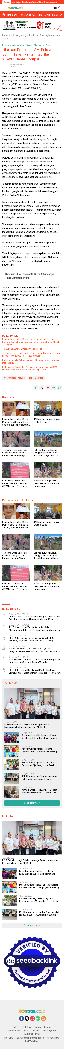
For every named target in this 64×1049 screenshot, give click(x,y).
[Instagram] (32, 1018)
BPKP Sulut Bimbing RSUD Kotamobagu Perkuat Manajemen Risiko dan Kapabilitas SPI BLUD (27, 725)
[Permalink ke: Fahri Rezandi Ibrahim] (4, 65)
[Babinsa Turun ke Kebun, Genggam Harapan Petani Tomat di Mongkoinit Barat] (48, 439)
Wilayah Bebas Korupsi (14, 378)
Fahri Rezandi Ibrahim (16, 64)
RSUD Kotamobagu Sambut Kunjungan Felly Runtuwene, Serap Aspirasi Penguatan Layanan (40, 777)
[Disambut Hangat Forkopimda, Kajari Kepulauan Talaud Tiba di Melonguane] (11, 737)
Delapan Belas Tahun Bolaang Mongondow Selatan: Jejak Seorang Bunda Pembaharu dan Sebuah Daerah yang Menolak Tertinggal (31, 342)
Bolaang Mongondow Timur (38, 45)
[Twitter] (27, 1018)
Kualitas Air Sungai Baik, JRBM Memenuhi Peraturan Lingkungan (47, 483)
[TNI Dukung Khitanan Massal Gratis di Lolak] (48, 409)
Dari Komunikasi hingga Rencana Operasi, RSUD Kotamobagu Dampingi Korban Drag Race (39, 750)
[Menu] (4, 7)
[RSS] (43, 1018)
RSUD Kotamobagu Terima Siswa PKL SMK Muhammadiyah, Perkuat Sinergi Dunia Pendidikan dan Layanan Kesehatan (34, 628)
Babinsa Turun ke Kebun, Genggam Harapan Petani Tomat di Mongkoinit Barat (30, 361)
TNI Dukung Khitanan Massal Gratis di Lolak (22, 349)
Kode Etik (26, 1027)
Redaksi (37, 1027)
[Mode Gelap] (55, 8)
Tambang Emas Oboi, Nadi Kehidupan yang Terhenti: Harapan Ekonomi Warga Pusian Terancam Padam (31, 354)
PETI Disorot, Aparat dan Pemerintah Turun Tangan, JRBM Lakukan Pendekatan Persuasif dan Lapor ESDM (29, 368)
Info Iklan (36, 1030)
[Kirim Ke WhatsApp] (59, 387)
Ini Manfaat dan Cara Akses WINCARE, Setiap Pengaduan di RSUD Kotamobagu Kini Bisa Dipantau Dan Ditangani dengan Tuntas (35, 650)
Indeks (16, 1027)
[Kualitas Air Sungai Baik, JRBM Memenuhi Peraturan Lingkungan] (48, 470)
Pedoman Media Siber (18, 1030)
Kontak (47, 1027)
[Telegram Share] (53, 387)
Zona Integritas (36, 378)
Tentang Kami (49, 1030)
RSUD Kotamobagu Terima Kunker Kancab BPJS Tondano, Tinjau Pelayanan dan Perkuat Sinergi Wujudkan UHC (31, 639)
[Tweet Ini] (41, 387)
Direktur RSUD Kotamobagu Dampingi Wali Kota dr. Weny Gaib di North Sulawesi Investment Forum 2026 (35, 617)
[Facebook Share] (35, 387)
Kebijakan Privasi (32, 1034)
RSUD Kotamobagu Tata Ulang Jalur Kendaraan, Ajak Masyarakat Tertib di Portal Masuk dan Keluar (39, 764)
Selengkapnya (31, 803)
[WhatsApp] (38, 1018)
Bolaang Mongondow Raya (14, 45)
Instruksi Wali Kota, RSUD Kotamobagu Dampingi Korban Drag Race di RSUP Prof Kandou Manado (35, 660)
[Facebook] (21, 1018)
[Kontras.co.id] (15, 7)
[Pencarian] (60, 8)
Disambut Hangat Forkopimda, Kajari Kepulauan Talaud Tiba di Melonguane (39, 736)
